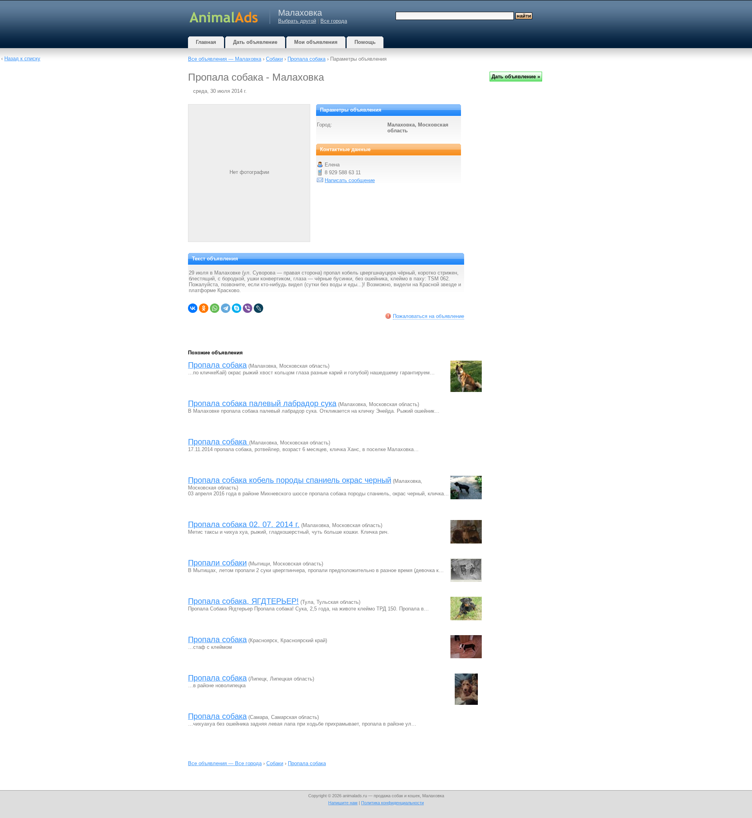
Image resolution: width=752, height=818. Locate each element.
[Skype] (236, 308)
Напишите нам (343, 802)
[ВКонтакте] (192, 308)
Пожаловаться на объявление (428, 316)
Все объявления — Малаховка (224, 59)
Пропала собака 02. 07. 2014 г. (244, 524)
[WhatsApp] (214, 308)
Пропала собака (306, 59)
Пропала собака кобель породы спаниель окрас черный (289, 480)
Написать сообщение (350, 180)
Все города (333, 21)
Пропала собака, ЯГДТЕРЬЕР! (243, 601)
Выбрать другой (297, 21)
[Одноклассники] (203, 308)
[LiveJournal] (258, 308)
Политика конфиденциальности (392, 802)
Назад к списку (22, 58)
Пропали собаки (217, 562)
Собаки (274, 59)
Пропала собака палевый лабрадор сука (262, 403)
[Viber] (247, 308)
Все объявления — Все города (225, 763)
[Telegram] (225, 308)
